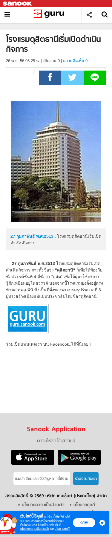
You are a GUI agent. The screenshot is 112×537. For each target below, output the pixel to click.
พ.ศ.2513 (44, 236)
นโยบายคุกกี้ (62, 528)
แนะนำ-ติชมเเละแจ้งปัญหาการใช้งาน (41, 479)
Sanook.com (18, 3)
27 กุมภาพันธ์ (23, 236)
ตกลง (84, 522)
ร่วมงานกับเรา (86, 479)
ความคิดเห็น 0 (75, 61)
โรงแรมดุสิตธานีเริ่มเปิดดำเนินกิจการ (50, 15)
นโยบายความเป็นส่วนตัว (34, 528)
